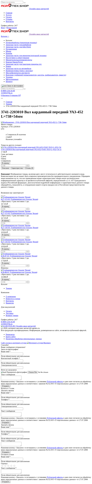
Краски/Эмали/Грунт (14, 62)
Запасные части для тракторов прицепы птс (24, 64)
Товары (9, 104)
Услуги (9, 15)
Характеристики (17, 168)
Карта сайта (10, 337)
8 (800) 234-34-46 (8, 91)
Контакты (10, 21)
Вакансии (10, 303)
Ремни (8, 66)
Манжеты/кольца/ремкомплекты (19, 60)
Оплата (9, 17)
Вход (3, 28)
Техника (9, 77)
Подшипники (11, 49)
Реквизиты (10, 334)
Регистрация (11, 28)
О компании (11, 296)
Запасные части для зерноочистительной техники (26, 56)
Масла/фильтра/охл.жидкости (18, 73)
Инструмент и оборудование (17, 58)
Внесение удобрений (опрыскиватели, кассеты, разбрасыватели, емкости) (36, 75)
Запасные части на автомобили (18, 68)
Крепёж (9, 53)
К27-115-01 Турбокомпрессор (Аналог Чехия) (19, 199)
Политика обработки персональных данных (24, 339)
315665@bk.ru (6, 93)
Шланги (9, 81)
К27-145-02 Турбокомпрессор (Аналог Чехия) (19, 242)
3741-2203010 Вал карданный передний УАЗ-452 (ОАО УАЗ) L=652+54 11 (31, 149)
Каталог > (5, 36)
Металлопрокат (12, 79)
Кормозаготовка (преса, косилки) (19, 71)
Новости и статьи (13, 299)
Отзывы (9, 19)
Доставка (9, 313)
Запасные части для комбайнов (18, 45)
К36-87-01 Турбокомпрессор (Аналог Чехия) (19, 256)
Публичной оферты (55, 382)
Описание (5, 168)
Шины (8, 51)
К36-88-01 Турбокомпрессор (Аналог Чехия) (19, 272)
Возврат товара (12, 315)
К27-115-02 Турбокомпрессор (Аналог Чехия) (19, 213)
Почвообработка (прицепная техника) (21, 43)
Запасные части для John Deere (18, 47)
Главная (9, 13)
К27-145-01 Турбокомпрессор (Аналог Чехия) (19, 228)
